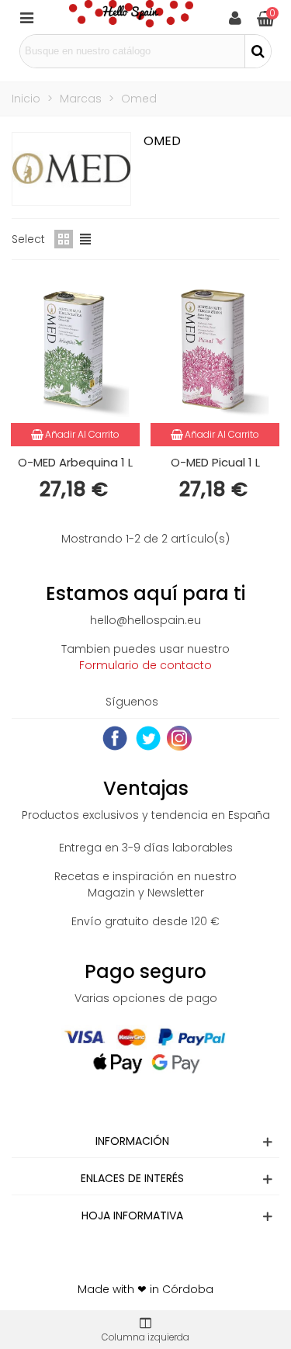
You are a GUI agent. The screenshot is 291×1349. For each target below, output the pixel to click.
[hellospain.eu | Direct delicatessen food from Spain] (131, 17)
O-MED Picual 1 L (215, 462)
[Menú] (26, 17)
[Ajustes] (235, 17)
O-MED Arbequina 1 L (75, 462)
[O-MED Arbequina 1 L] (75, 349)
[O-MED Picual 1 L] (215, 349)
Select (28, 239)
